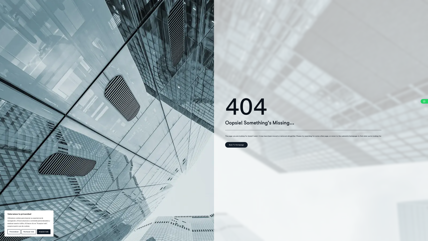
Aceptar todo (43, 232)
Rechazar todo (28, 232)
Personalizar (14, 232)
